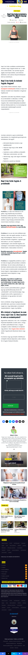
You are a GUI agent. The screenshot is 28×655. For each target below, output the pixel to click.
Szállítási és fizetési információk (15, 641)
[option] (14, 459)
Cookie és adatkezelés (17, 645)
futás (7, 545)
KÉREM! (10, 406)
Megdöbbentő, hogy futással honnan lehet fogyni (7, 530)
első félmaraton (17, 543)
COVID (10, 543)
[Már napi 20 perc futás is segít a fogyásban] (21, 511)
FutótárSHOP (5, 641)
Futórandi (16, 647)
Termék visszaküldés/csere (11, 643)
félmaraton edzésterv (11, 547)
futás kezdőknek (13, 545)
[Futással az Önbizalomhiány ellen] (21, 524)
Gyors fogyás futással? (10, 463)
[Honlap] (14, 449)
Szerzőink (12, 647)
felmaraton (23, 543)
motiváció (3, 550)
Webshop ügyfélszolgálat (8, 645)
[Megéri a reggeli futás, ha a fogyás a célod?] (7, 511)
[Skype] (10, 421)
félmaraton (4, 547)
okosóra (8, 550)
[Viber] (16, 421)
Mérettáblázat (19, 643)
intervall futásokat (11, 227)
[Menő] (7, 6)
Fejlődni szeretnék (5, 576)
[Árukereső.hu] (14, 614)
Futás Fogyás (17, 10)
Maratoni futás (4, 578)
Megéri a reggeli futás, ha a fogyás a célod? (7, 517)
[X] (7, 421)
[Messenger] (13, 421)
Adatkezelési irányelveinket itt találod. (13, 414)
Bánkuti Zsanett (4, 543)
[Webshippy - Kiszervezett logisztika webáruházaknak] (14, 630)
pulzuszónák (4, 552)
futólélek (19, 545)
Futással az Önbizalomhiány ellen (20, 530)
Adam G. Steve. (14, 20)
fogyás (3, 545)
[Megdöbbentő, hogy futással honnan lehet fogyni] (7, 524)
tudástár (9, 552)
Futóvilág (3, 565)
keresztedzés (19, 547)
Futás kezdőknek (5, 569)
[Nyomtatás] (23, 421)
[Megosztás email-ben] (20, 421)
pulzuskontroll (23, 550)
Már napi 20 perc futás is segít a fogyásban (20, 517)
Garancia (23, 641)
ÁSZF (24, 645)
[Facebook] (3, 421)
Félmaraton (4, 573)
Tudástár (3, 567)
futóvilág (24, 545)
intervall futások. (18, 251)
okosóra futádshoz (15, 550)
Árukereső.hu (14, 616)
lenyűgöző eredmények (8, 88)
